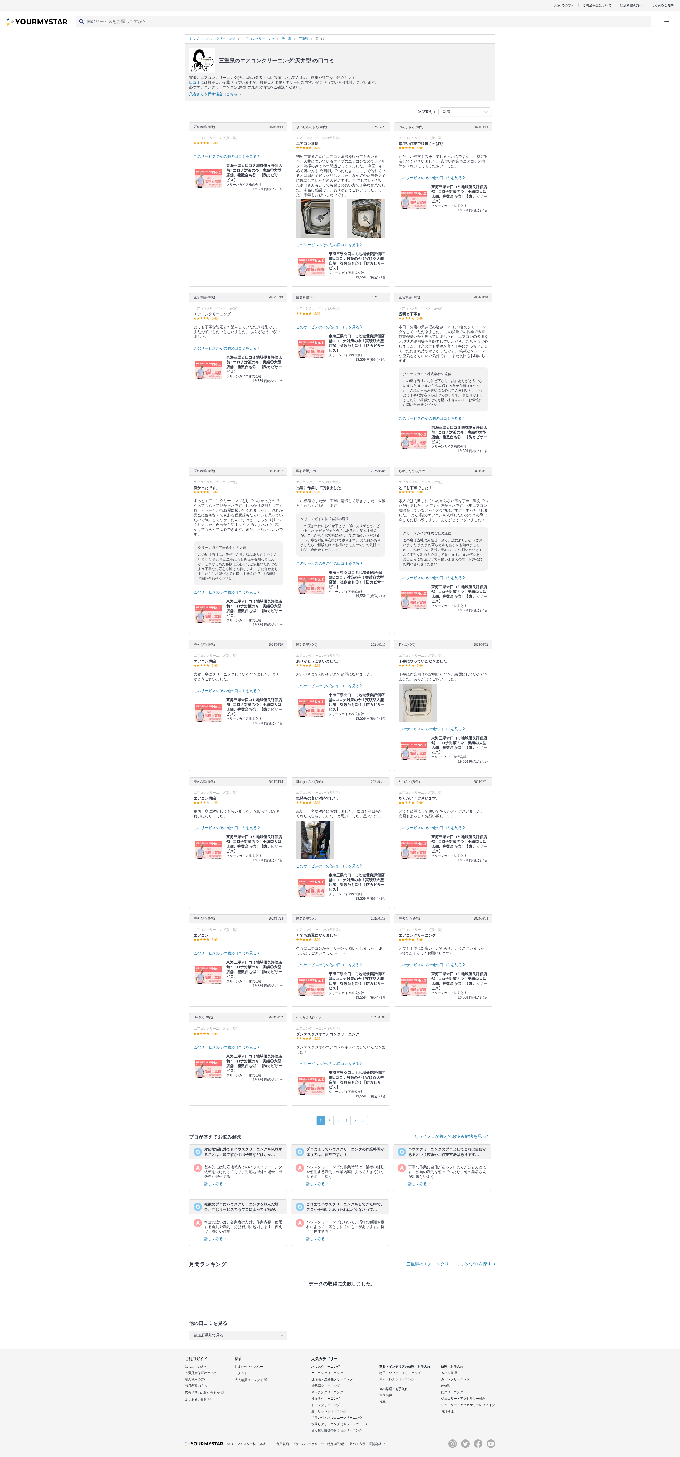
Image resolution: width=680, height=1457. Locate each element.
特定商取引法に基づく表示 (346, 1444)
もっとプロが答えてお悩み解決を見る (450, 1136)
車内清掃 (385, 1395)
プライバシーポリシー (308, 1444)
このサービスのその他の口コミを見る (225, 157)
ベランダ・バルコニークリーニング (336, 1418)
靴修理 (445, 1386)
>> (363, 1121)
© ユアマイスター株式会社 (246, 1444)
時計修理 (447, 1411)
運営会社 (375, 1444)
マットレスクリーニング (396, 1379)
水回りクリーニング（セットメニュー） (340, 1424)
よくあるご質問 (662, 5)
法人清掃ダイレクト (249, 1380)
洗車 (382, 1402)
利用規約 (282, 1444)
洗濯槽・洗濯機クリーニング (332, 1379)
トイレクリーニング (325, 1405)
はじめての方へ (563, 5)
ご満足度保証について (201, 1373)
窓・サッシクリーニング (328, 1411)
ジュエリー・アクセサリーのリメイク (468, 1405)
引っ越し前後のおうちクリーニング (336, 1430)
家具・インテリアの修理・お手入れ (404, 1367)
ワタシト (241, 1373)
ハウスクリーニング (325, 1367)
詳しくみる (214, 1184)
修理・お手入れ (452, 1367)
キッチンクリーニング (327, 1392)
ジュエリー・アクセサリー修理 (463, 1398)
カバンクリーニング (455, 1379)
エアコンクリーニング (327, 1373)
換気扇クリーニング (325, 1386)
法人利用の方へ (196, 1379)
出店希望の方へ (631, 5)
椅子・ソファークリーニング (400, 1373)
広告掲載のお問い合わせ (203, 1393)
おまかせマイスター (249, 1367)
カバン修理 (449, 1373)
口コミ (194, 82)
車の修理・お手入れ (393, 1389)
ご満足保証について (597, 5)
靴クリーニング (452, 1392)
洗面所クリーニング (325, 1398)
